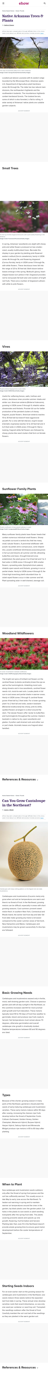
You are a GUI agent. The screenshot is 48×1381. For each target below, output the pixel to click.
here (41, 33)
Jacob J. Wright (9, 810)
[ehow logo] (24, 3)
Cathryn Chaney (9, 25)
